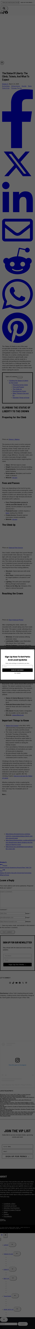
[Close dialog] (33, 650)
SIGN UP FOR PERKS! (17, 670)
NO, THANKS (17, 673)
